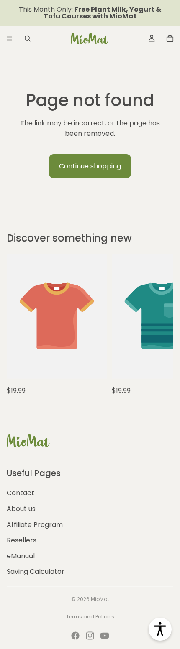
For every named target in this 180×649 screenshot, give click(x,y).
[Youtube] (105, 636)
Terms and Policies (90, 616)
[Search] (27, 38)
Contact (20, 493)
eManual (21, 555)
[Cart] (170, 38)
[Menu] (9, 38)
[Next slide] (157, 325)
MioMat (100, 599)
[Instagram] (90, 636)
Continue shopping (90, 166)
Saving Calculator (35, 571)
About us (21, 508)
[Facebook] (75, 636)
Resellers (21, 540)
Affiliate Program (35, 524)
